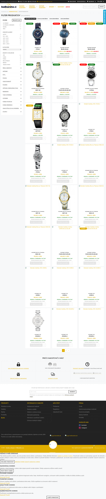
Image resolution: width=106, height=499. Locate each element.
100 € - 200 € (12, 38)
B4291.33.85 (91, 48)
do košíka (36, 56)
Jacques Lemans (12, 64)
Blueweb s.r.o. (20, 447)
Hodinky (4, 49)
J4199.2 (64, 294)
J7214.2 (64, 130)
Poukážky (4, 414)
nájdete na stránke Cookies (65, 456)
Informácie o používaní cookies (35, 417)
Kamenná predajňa (84, 412)
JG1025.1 (38, 335)
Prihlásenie (56, 406)
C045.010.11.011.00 (64, 253)
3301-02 (91, 171)
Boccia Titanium (12, 60)
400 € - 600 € (12, 42)
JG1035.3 (91, 335)
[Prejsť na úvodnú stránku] (9, 6)
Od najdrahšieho (54, 18)
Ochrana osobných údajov (34, 420)
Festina (12, 58)
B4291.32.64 (64, 48)
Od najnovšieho (65, 18)
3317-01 (38, 212)
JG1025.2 (64, 335)
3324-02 (38, 253)
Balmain (12, 62)
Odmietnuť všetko (20, 461)
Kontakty (81, 417)
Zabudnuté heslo (57, 412)
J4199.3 (91, 294)
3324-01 (91, 212)
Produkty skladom (78, 368)
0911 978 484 (32, 1)
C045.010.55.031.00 (91, 253)
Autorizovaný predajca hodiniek (87, 409)
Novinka (12, 26)
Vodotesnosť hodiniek (33, 406)
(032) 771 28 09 (23, 1)
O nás (80, 406)
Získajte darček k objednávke (18, 378)
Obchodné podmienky (33, 415)
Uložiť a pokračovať (53, 497)
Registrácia (56, 409)
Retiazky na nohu (6, 406)
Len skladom (12, 23)
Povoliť (8, 477)
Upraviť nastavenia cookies (32, 461)
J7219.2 (38, 171)
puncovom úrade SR (88, 447)
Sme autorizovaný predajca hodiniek (18, 368)
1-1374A (91, 89)
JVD (12, 55)
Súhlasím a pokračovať (7, 461)
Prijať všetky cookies (7, 470)
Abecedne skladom (30, 18)
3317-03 (64, 212)
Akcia (12, 28)
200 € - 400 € (12, 40)
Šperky (3, 412)
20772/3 (38, 130)
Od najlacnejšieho (42, 18)
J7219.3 (64, 171)
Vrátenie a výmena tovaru (34, 412)
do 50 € (12, 34)
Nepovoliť (2, 477)
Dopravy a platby (53, 378)
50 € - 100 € (12, 36)
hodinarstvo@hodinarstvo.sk (45, 1)
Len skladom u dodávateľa (12, 24)
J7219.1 (91, 130)
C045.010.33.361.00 (65, 89)
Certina (12, 57)
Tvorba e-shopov (10, 447)
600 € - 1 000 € (12, 43)
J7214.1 (38, 48)
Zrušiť (17, 20)
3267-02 (38, 89)
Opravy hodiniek (83, 414)
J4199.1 (38, 294)
